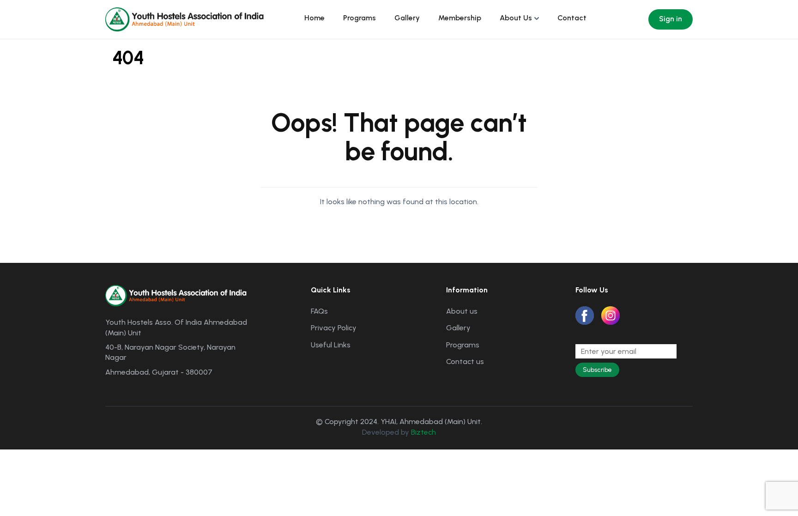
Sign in (670, 18)
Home (314, 17)
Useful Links (331, 344)
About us (462, 311)
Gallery (407, 17)
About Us (516, 17)
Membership (459, 17)
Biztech (423, 432)
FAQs (319, 311)
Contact (571, 17)
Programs (359, 17)
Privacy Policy (334, 327)
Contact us (465, 361)
